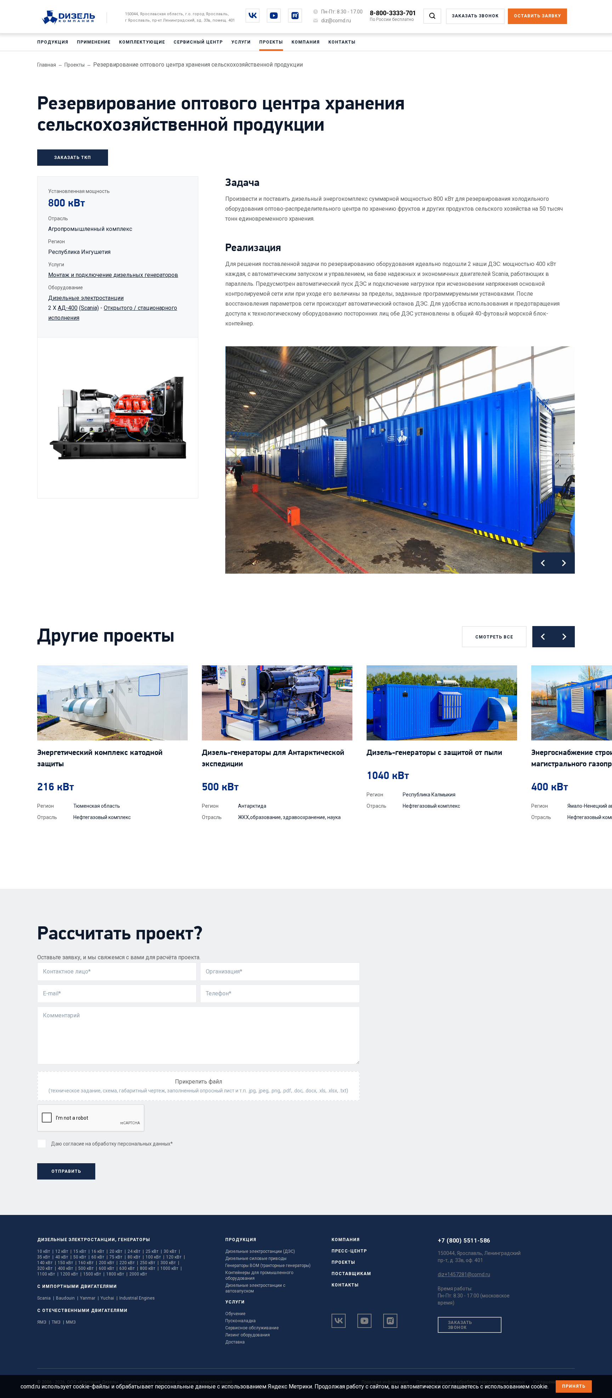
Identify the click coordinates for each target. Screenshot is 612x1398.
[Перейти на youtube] (274, 15)
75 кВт (117, 1257)
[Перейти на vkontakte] (252, 15)
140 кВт (46, 1262)
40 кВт (63, 1257)
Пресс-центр (349, 1251)
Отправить (66, 1171)
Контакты (342, 42)
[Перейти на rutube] (295, 15)
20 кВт (117, 1251)
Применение (93, 42)
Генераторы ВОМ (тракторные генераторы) (268, 1265)
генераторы (134, 1239)
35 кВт (45, 1257)
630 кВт (128, 1268)
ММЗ (71, 1322)
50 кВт (81, 1257)
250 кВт (149, 1262)
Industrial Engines (137, 1298)
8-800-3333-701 (393, 13)
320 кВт (46, 1268)
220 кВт (128, 1262)
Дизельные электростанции (86, 298)
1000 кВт (171, 1268)
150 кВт (67, 1262)
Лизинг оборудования (247, 1334)
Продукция (52, 42)
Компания (305, 42)
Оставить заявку (537, 15)
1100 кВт (47, 1274)
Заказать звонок (460, 1325)
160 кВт (87, 1262)
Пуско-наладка (240, 1320)
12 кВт (63, 1251)
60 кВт (99, 1257)
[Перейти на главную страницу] (72, 18)
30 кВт (172, 1251)
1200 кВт (70, 1274)
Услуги (241, 42)
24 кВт (136, 1251)
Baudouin (67, 1298)
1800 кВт (117, 1274)
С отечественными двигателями (82, 1310)
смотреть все (494, 637)
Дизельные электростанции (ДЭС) (260, 1251)
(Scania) (89, 308)
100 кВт (155, 1257)
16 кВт (99, 1251)
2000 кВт (138, 1274)
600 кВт (108, 1268)
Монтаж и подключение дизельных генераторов (113, 275)
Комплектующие (142, 42)
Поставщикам (351, 1273)
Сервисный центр (198, 42)
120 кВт (175, 1257)
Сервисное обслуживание (252, 1327)
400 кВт (67, 1268)
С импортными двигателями (77, 1286)
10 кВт (45, 1251)
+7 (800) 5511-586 (464, 1240)
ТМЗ (58, 1322)
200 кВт (108, 1262)
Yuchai (109, 1298)
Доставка (235, 1342)
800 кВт (149, 1268)
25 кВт (154, 1251)
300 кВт (169, 1262)
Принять (573, 1386)
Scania (45, 1298)
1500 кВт (93, 1274)
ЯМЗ (43, 1322)
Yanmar (89, 1298)
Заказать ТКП (72, 157)
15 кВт (81, 1251)
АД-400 (68, 308)
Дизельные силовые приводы (256, 1258)
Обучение (235, 1313)
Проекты (271, 42)
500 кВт (87, 1268)
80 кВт (136, 1257)
